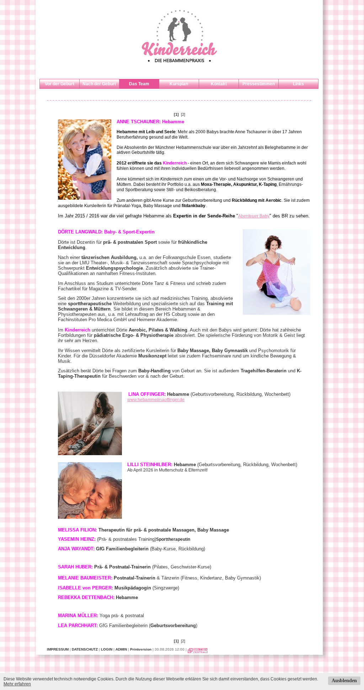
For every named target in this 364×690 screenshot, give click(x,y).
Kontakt (219, 83)
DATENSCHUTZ (85, 649)
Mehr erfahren (17, 683)
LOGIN (106, 649)
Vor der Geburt (59, 83)
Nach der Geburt (99, 83)
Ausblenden (344, 680)
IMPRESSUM (58, 649)
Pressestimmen (258, 83)
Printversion (140, 649)
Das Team (139, 83)
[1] (176, 114)
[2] (183, 114)
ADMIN (121, 649)
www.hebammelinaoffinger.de (155, 399)
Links (298, 83)
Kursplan (179, 83)
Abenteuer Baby (253, 216)
